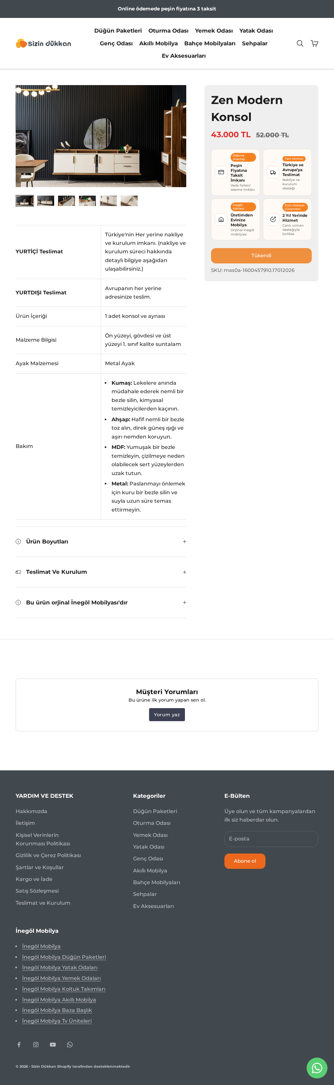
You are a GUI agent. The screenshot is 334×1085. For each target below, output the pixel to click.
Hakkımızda (31, 811)
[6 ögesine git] (129, 200)
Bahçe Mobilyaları (209, 43)
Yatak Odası (256, 30)
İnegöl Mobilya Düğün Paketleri (64, 957)
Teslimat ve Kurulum (43, 903)
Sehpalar (254, 43)
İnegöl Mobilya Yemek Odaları (61, 978)
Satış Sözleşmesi (37, 891)
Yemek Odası (214, 30)
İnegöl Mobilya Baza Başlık (57, 1010)
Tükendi (261, 255)
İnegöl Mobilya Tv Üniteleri (57, 1021)
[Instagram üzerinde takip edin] (36, 1044)
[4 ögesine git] (87, 200)
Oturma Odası (168, 30)
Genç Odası (116, 43)
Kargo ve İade (34, 879)
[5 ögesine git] (108, 200)
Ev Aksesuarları (184, 55)
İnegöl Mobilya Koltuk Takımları (63, 989)
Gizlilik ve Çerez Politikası (48, 855)
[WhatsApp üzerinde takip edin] (70, 1044)
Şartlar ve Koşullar (40, 867)
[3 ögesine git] (66, 200)
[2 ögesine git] (46, 200)
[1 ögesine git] (25, 200)
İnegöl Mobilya (41, 946)
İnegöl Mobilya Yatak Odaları (60, 967)
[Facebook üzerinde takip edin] (19, 1044)
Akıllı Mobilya (158, 43)
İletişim (25, 823)
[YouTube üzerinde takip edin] (53, 1044)
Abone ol (245, 861)
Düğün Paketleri (118, 30)
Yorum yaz (167, 715)
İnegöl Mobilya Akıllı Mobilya (59, 1000)
